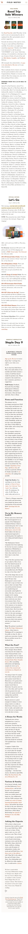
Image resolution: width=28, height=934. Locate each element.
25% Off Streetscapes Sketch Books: (11, 283)
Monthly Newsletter (14, 339)
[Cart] (2, 2)
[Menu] (26, 3)
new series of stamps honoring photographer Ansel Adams (13, 802)
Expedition (13, 465)
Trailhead (22, 58)
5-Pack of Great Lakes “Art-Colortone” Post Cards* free (13, 486)
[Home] (14, 2)
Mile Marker (7, 58)
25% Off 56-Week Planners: (9, 305)
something (4, 329)
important (10, 48)
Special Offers (14, 197)
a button (19, 863)
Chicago (8, 274)
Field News (14, 8)
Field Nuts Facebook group (14, 898)
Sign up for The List (10, 358)
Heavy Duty (14, 467)
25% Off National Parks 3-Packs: (10, 256)
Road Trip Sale (8, 33)
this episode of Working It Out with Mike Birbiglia (13, 814)
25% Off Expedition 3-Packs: (9, 263)
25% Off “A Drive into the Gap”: (10, 292)
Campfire (14, 58)
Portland (14, 274)
